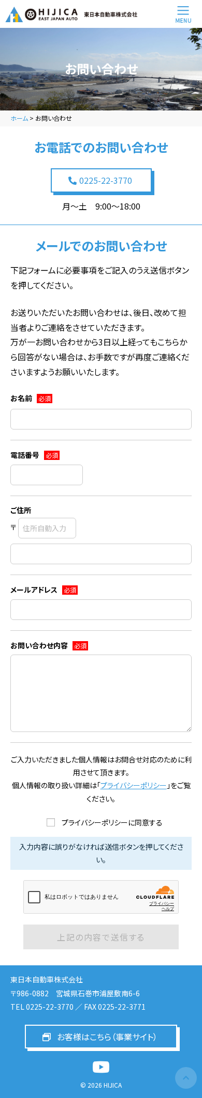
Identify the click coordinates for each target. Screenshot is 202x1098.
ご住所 (20, 510)
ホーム (19, 118)
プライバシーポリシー (133, 785)
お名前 (30, 398)
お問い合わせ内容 (48, 645)
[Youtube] (101, 1067)
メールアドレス (43, 589)
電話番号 (34, 455)
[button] (101, 180)
